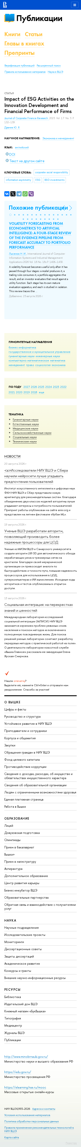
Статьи (34, 34)
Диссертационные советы (23, 949)
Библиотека (12, 997)
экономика (58, 365)
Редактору (71, 1142)
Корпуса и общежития (20, 738)
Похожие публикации (38, 207)
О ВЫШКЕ (12, 702)
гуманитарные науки (22, 356)
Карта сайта (11, 1137)
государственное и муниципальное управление (39, 352)
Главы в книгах (24, 43)
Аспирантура (13, 869)
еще (41, 392)
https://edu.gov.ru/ (17, 1072)
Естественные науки (26, 424)
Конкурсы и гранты (17, 971)
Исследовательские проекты (24, 935)
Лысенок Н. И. (17, 254)
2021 (12, 392)
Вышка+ (9, 854)
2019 (27, 392)
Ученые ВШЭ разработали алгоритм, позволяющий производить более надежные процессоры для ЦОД (34, 536)
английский (22, 147)
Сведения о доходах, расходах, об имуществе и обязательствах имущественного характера (38, 776)
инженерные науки (48, 356)
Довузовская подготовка (22, 833)
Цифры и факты (15, 709)
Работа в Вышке (15, 806)
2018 (34, 392)
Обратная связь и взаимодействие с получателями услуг (40, 907)
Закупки (9, 745)
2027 (27, 387)
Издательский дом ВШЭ (21, 1004)
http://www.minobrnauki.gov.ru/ (26, 1057)
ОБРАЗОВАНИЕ (16, 818)
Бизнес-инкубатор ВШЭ (20, 890)
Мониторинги (14, 942)
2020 (19, 392)
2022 (63, 387)
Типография (12, 1018)
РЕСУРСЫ (12, 989)
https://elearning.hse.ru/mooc (25, 1087)
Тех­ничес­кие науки (25, 441)
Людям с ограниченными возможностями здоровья (40, 792)
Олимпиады (12, 840)
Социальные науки (25, 437)
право (30, 365)
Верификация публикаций (20, 65)
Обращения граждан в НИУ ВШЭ (27, 752)
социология (43, 365)
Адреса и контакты (43, 1109)
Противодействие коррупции (25, 767)
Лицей (8, 825)
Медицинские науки (25, 428)
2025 (41, 387)
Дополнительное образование (26, 876)
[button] (10, 215)
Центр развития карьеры (21, 883)
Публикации (39, 18)
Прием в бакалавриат (19, 847)
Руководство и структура (22, 716)
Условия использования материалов (27, 1115)
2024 (48, 387)
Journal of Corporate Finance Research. (26, 118)
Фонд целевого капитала (22, 759)
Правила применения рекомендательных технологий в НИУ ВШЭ (39, 1129)
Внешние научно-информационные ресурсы (35, 978)
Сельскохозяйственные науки (32, 433)
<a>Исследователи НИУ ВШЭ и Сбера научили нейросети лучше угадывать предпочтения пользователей (36, 476)
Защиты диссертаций (19, 956)
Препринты (19, 53)
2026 (34, 387)
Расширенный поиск (49, 65)
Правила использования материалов (25, 72)
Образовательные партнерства (26, 897)
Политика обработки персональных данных (31, 1121)
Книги (12, 34)
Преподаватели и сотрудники (25, 731)
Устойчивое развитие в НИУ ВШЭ (28, 724)
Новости (12, 456)
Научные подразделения (21, 927)
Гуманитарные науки (25, 419)
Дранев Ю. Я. (12, 127)
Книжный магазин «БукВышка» (25, 1011)
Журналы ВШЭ (14, 1033)
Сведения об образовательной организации (35, 785)
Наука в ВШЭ (55, 72)
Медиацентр (13, 1025)
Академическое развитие (22, 963)
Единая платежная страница (23, 799)
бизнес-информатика (22, 347)
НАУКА (10, 920)
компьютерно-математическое (29, 360)
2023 (56, 387)
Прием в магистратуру (20, 861)
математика (57, 360)
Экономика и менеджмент (58, 138)
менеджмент (17, 365)
